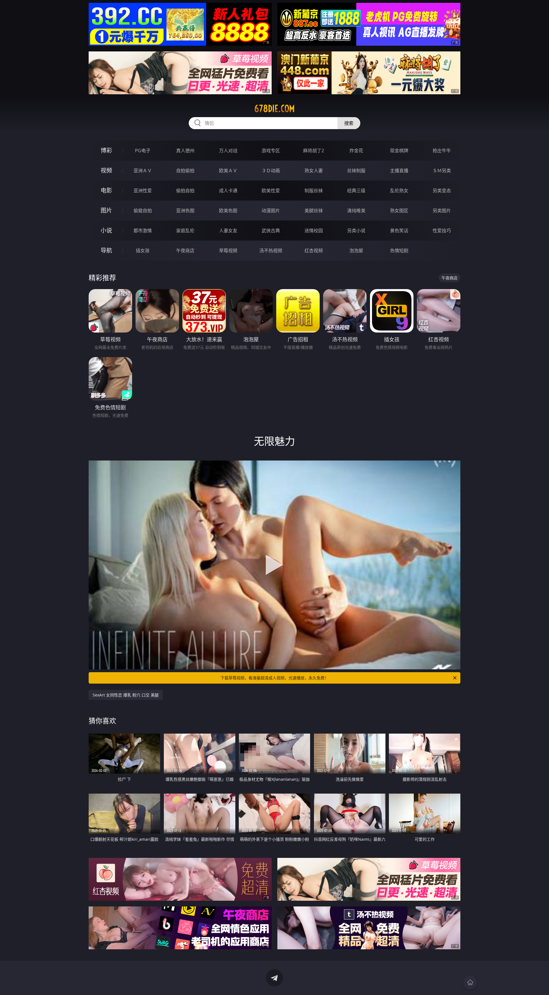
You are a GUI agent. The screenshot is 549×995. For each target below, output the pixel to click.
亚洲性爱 (143, 190)
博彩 (106, 150)
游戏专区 (271, 150)
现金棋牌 (399, 150)
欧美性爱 (271, 190)
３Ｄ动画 (271, 170)
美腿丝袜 (314, 210)
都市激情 (143, 230)
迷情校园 (314, 230)
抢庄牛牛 (442, 150)
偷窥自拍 (143, 210)
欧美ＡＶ (228, 170)
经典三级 (356, 190)
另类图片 (442, 210)
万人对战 (228, 150)
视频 (106, 170)
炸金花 (356, 150)
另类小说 (356, 230)
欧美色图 (228, 210)
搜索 (348, 123)
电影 (106, 190)
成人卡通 (228, 190)
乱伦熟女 (399, 190)
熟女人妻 (314, 170)
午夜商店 (185, 250)
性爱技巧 (442, 230)
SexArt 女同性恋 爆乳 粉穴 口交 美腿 (126, 695)
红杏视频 (314, 250)
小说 (106, 230)
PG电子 (142, 150)
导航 (106, 250)
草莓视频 (228, 250)
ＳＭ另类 (442, 170)
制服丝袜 (314, 190)
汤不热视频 (270, 250)
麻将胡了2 (313, 150)
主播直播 (399, 170)
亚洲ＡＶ (143, 170)
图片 (106, 210)
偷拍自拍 (185, 190)
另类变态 (442, 190)
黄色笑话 (399, 230)
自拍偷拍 (185, 170)
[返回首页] (470, 982)
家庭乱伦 (185, 230)
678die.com (274, 108)
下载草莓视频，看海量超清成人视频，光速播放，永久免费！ (274, 677)
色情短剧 (399, 250)
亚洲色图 (185, 210)
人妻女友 (228, 230)
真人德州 (185, 150)
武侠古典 (271, 230)
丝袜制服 (356, 170)
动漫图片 (271, 210)
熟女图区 (399, 210)
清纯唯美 (356, 210)
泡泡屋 (356, 250)
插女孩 (143, 250)
